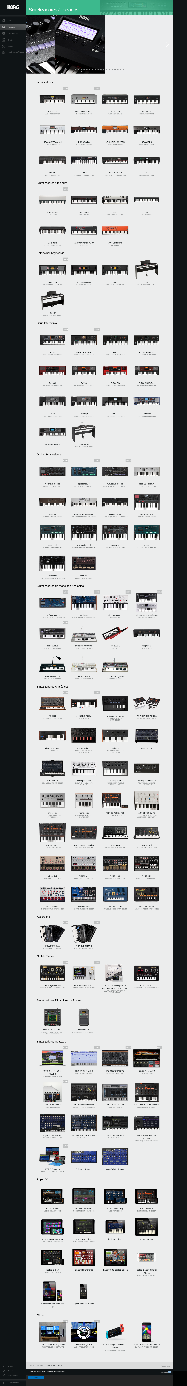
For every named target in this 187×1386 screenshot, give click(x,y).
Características (13, 33)
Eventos (10, 40)
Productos (11, 27)
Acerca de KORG (14, 1383)
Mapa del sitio (165, 1366)
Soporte (10, 46)
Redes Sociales (13, 1375)
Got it (36, 1377)
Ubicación (11, 1371)
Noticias (10, 1366)
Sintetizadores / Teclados (54, 1365)
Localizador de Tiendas (16, 52)
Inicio (9, 20)
